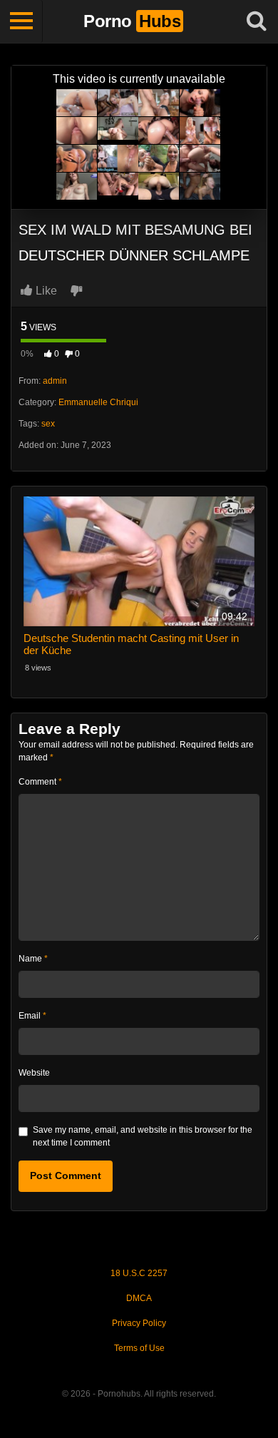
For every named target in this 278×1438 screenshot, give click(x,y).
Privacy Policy (139, 1323)
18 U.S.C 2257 (139, 1273)
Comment (40, 782)
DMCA (139, 1298)
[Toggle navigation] (21, 21)
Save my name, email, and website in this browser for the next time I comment (142, 1136)
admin (55, 381)
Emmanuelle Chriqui (98, 402)
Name (33, 959)
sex (48, 424)
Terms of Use (139, 1348)
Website (34, 1073)
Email (32, 1016)
